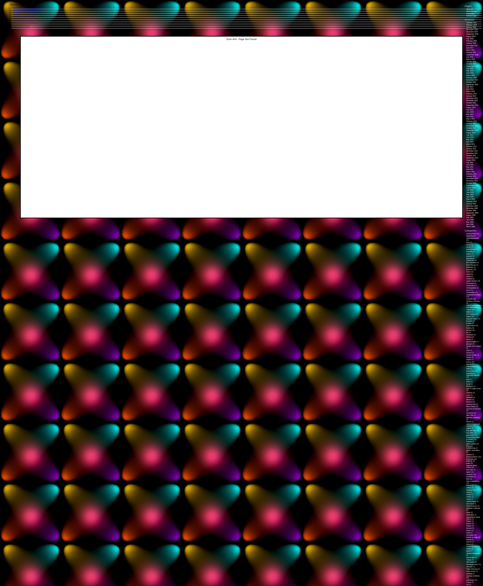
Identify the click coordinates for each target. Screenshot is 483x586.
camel (468, 274)
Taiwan (468, 526)
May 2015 (469, 71)
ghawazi (469, 344)
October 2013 (471, 103)
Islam (468, 382)
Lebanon (469, 393)
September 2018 (472, 34)
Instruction (470, 371)
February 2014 (471, 94)
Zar (467, 584)
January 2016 (471, 61)
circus (468, 290)
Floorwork (469, 335)
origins (468, 428)
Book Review (471, 265)
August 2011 (470, 160)
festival (469, 330)
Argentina (469, 236)
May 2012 (469, 139)
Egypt (468, 316)
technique (469, 535)
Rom (468, 479)
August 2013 (470, 107)
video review (470, 571)
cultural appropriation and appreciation (473, 306)
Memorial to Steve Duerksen (21, 25)
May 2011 (469, 167)
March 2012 (470, 144)
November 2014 (472, 80)
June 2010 (470, 192)
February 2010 (471, 201)
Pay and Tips (471, 430)
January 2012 (471, 149)
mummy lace (471, 404)
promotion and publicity (471, 460)
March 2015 (470, 75)
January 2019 (471, 27)
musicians (470, 413)
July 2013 (469, 110)
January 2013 (471, 123)
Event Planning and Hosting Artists (23, 16)
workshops (470, 580)
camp (468, 276)
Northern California (473, 418)
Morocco (469, 402)
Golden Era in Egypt (473, 346)
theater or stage (472, 537)
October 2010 (471, 183)
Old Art (468, 422)
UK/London (470, 562)
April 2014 (470, 89)
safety (468, 488)
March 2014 (470, 91)
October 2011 (471, 156)
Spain (468, 512)
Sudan (468, 521)
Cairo (468, 272)
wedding (469, 574)
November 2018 (472, 32)
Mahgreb (469, 397)
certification (470, 286)
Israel (468, 384)
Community (470, 292)
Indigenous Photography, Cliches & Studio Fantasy (28, 8)
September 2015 (472, 66)
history (468, 362)
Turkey (468, 560)
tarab (468, 533)
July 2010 (469, 190)
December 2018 (472, 29)
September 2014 (472, 84)
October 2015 (471, 64)
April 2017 (470, 48)
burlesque (469, 267)
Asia (468, 242)
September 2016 (472, 55)
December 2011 (472, 151)
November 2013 (472, 100)
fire (467, 332)
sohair (468, 494)
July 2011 (469, 162)
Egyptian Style (471, 319)
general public (471, 342)
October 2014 (471, 82)
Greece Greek (471, 355)
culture (468, 310)
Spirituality (470, 515)
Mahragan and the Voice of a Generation (25, 23)
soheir (468, 499)
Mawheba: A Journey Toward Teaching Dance (26, 10)
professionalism (472, 457)
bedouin (469, 256)
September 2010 (472, 185)
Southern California (473, 508)
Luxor (468, 395)
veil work (469, 567)
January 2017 (471, 52)
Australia (469, 251)
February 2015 (471, 78)
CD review (470, 283)
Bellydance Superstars (470, 259)
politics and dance (472, 450)
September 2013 (472, 105)
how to (468, 364)
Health (468, 360)
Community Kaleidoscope (471, 15)
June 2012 (470, 137)
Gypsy (468, 357)
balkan (468, 254)
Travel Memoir (471, 546)
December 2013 (472, 98)
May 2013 (469, 114)
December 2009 (472, 206)
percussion (470, 435)
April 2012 (470, 142)
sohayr (468, 497)
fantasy (469, 328)
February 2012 (471, 146)
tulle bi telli (470, 557)
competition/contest (473, 295)
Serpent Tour (471, 490)
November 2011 (472, 153)
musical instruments (473, 409)
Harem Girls (16, 14)
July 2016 (469, 57)
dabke (468, 312)
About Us (469, 9)
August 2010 (470, 188)
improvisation (471, 366)
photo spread (471, 444)
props (468, 463)
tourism (469, 542)
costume (469, 299)
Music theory (471, 406)
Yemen (468, 582)
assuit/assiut (471, 249)
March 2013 (470, 119)
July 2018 (469, 39)
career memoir (471, 281)
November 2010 (472, 181)
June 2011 (470, 165)
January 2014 (471, 96)
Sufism (468, 524)
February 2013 (471, 121)
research (469, 474)
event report (470, 326)
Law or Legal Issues (473, 388)
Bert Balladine (471, 263)
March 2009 (470, 227)
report (468, 472)
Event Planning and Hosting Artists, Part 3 (25, 12)
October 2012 (471, 128)
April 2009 (470, 224)
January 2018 (471, 43)
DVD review (470, 314)
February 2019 (471, 25)
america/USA (471, 234)
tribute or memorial (473, 553)
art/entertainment (472, 238)
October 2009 (471, 210)
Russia (468, 485)
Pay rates (469, 433)
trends (468, 549)
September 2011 (472, 158)
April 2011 (469, 169)
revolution (469, 477)
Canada (469, 279)
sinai (468, 492)
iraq (467, 379)
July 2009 (469, 217)
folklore (469, 337)
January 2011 (471, 176)
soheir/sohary (471, 501)
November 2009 (472, 208)
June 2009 (470, 220)
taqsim (468, 530)
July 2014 (469, 87)
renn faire (469, 470)
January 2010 (471, 204)
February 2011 (471, 174)
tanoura (469, 528)
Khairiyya (469, 386)
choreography (471, 288)
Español (469, 321)
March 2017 (470, 50)
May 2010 (469, 195)
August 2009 (470, 215)
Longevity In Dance (19, 18)
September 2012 (472, 130)
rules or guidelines (472, 481)
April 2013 (470, 117)
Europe (468, 323)
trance (468, 544)
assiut (468, 245)
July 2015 (469, 68)
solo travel (470, 504)
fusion (468, 339)
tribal (468, 551)
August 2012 (470, 133)
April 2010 (470, 197)
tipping (468, 539)
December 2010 (472, 178)
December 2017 (472, 46)
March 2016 (470, 59)
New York (469, 415)
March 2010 (470, 199)
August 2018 (470, 36)
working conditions (473, 576)
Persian (469, 442)
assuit (468, 247)
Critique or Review (472, 301)
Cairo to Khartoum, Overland (21, 27)
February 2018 (471, 41)
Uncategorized (471, 564)
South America (471, 506)
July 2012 (469, 135)
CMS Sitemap (471, 11)
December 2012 (472, 126)
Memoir (469, 400)
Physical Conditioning (470, 447)
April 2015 (470, 73)
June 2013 (470, 112)
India (468, 369)
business (469, 269)
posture (469, 454)
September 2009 (472, 213)
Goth (468, 350)
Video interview (471, 569)
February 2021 (471, 23)
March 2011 (470, 172)
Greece (469, 353)
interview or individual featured (472, 374)
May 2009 (469, 222)
